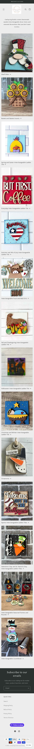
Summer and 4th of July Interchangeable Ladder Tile (15, 253)
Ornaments (5, 478)
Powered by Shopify (24, 745)
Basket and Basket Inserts (10, 118)
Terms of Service (8, 717)
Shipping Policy (8, 705)
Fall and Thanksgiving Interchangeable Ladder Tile (14, 343)
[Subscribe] (28, 688)
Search (6, 701)
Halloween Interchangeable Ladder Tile (15, 388)
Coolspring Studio (14, 745)
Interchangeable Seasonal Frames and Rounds (14, 613)
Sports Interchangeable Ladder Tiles (14, 522)
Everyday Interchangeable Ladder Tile (14, 208)
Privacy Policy (8, 713)
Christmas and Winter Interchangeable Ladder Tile (15, 433)
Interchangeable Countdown (11, 658)
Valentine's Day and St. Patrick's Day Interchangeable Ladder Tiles (14, 567)
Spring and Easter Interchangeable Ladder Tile (16, 163)
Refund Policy (8, 709)
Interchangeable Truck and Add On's (14, 298)
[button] (4, 9)
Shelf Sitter (5, 74)
